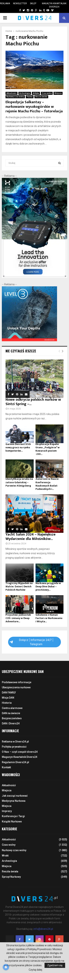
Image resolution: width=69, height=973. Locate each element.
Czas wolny (47, 93)
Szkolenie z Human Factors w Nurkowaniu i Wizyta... (49, 618)
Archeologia (24, 93)
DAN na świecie (11, 713)
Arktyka (36, 93)
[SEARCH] (59, 163)
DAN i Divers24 (11, 723)
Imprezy (7, 811)
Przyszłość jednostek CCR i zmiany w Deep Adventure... (18, 618)
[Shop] (16, 10)
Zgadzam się (54, 965)
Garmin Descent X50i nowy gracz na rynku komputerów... (18, 447)
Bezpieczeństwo (12, 718)
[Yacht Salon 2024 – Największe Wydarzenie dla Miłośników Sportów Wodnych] (34, 513)
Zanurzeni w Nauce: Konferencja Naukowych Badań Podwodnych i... (47, 484)
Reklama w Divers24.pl (15, 741)
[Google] (59, 939)
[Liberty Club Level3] (29, 340)
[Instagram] (40, 939)
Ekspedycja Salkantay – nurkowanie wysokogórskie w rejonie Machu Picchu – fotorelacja (34, 106)
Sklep (33, 3)
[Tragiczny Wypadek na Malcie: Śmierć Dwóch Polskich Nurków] (20, 573)
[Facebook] (20, 939)
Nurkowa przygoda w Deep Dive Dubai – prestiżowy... (48, 586)
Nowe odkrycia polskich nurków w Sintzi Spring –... (33, 401)
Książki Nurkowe (12, 821)
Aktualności (11, 93)
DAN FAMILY (9, 692)
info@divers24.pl (43, 928)
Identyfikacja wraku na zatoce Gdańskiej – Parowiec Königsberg (19, 482)
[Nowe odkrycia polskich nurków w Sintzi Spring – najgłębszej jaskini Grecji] (34, 379)
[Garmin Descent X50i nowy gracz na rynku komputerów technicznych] (20, 433)
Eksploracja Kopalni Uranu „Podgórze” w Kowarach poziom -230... (48, 449)
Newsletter (20, 3)
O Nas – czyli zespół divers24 (20, 751)
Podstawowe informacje (16, 682)
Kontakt (6, 767)
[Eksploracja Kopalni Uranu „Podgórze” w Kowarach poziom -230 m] (50, 433)
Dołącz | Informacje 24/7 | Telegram (36, 642)
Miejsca (58, 93)
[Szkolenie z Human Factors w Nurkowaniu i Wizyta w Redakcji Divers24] (50, 604)
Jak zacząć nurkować (15, 795)
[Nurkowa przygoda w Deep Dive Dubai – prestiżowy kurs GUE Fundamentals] (50, 573)
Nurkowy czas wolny (15, 97)
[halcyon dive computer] (34, 276)
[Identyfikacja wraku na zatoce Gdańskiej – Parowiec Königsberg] (20, 468)
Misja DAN (8, 697)
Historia (7, 702)
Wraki (5, 855)
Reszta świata (41, 97)
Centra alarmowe (12, 708)
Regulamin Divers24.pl (15, 762)
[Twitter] (30, 939)
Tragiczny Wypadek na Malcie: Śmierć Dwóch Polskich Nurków (19, 586)
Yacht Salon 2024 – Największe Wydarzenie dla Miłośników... (31, 536)
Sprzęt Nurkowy (11, 876)
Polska (30, 97)
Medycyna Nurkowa (13, 800)
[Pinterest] (49, 939)
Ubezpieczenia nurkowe (16, 687)
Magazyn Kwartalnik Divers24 (54, 5)
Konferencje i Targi (13, 816)
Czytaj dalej (35, 969)
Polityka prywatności (14, 746)
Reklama (5, 3)
